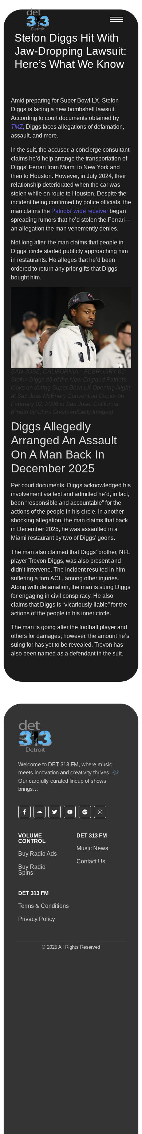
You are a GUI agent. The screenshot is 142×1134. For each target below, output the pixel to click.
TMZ (17, 127)
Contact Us (90, 861)
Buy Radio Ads (37, 854)
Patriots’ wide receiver (79, 211)
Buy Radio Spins (32, 870)
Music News (92, 848)
